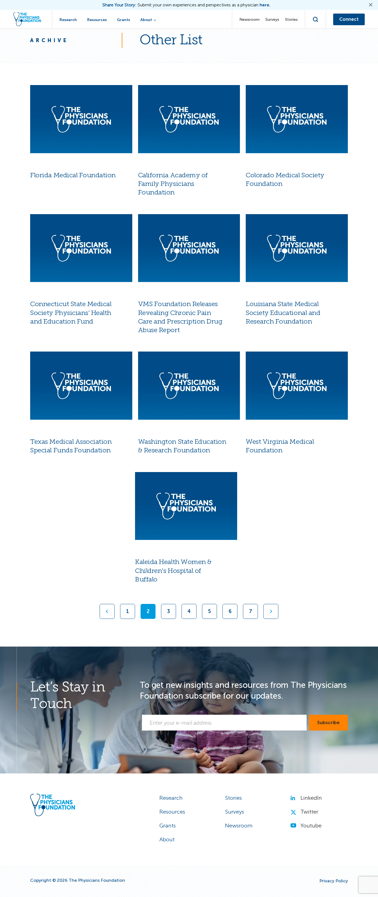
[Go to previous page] (107, 611)
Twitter (309, 811)
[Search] (315, 19)
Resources (97, 19)
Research (68, 19)
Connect (349, 19)
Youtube (311, 825)
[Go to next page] (270, 611)
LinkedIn (311, 798)
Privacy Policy (333, 881)
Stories (291, 19)
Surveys (272, 19)
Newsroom (249, 19)
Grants (123, 19)
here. (265, 5)
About (146, 19)
